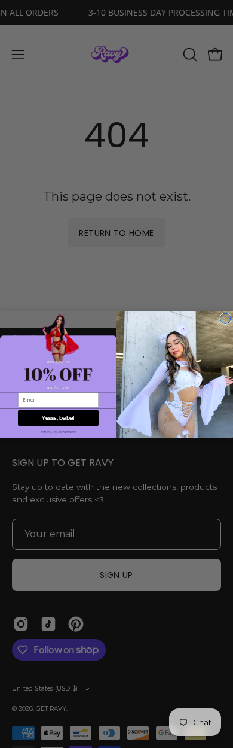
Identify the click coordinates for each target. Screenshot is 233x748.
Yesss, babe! (58, 417)
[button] (58, 432)
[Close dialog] (225, 318)
